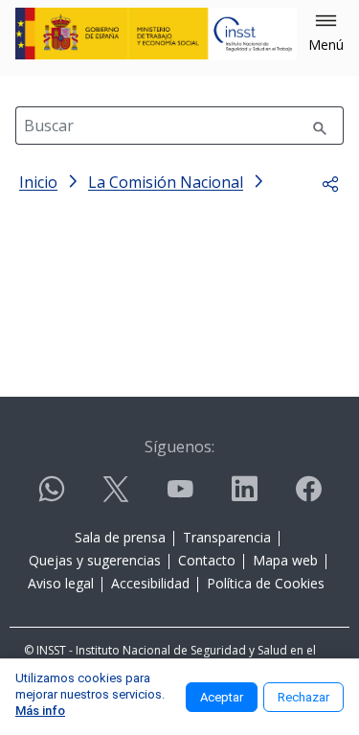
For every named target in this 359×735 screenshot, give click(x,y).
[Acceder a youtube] (180, 497)
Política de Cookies (266, 583)
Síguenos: (179, 446)
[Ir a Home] (156, 33)
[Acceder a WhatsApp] (51, 497)
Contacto (207, 560)
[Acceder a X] (116, 497)
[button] (326, 34)
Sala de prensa (120, 537)
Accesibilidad (150, 583)
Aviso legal (61, 583)
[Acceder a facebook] (308, 497)
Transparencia (227, 537)
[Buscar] (320, 125)
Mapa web (285, 560)
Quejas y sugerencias (95, 560)
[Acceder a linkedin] (244, 497)
